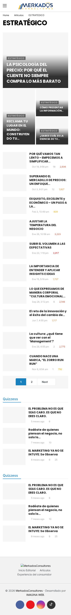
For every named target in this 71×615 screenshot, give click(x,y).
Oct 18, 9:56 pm (40, 166)
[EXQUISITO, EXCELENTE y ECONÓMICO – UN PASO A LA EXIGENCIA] (15, 205)
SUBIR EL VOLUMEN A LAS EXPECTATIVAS (47, 245)
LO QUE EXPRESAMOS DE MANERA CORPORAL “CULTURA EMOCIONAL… (47, 292)
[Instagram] (41, 604)
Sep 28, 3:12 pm (40, 301)
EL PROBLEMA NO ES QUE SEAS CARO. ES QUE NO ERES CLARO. (45, 412)
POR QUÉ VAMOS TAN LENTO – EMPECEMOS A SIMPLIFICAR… (46, 158)
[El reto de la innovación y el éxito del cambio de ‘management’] (15, 317)
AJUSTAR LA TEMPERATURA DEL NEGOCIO (42, 225)
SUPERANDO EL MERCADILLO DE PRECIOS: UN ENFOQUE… (47, 180)
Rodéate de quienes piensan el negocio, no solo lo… (45, 433)
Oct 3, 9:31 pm (39, 189)
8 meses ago (37, 459)
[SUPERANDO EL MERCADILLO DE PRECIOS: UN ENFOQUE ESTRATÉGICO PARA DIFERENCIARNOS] (15, 182)
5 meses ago (37, 421)
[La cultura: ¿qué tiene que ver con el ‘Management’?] (15, 340)
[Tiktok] (51, 604)
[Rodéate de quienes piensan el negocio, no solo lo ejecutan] (14, 436)
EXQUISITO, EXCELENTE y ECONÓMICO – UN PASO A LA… (48, 202)
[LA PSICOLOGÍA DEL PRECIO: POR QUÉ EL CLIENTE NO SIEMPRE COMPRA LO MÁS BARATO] (35, 60)
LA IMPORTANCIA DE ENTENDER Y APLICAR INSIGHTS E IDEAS (44, 270)
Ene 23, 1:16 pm (40, 253)
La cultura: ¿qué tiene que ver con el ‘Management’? (46, 337)
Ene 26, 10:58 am (41, 234)
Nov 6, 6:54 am (40, 369)
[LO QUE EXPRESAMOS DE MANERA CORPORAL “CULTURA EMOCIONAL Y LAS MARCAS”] (15, 295)
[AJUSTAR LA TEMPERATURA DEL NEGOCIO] (15, 228)
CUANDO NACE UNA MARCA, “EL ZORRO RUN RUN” (46, 360)
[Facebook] (20, 604)
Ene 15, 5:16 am (40, 279)
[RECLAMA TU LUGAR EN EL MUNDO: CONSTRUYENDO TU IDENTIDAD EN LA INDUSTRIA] (19, 117)
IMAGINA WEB (35, 594)
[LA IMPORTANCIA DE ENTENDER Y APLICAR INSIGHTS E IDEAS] (15, 272)
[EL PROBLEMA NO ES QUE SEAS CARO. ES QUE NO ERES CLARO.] (14, 415)
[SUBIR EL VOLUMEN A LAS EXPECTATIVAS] (15, 250)
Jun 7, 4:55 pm (39, 320)
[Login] (65, 5)
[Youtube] (30, 604)
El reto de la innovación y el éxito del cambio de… (47, 313)
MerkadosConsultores (29, 590)
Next (45, 381)
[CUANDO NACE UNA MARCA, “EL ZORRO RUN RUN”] (15, 362)
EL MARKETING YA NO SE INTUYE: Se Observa (45, 452)
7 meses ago (37, 442)
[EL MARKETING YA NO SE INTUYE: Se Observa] (14, 457)
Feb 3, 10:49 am (40, 211)
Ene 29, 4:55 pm (40, 346)
